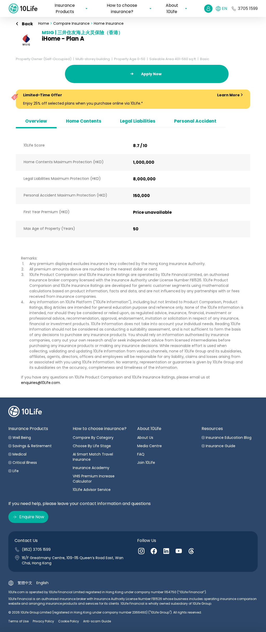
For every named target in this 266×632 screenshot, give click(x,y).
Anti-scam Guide (97, 621)
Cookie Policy (68, 621)
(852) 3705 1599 (36, 549)
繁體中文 (25, 582)
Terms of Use (18, 621)
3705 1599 (248, 8)
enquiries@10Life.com (40, 382)
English (42, 582)
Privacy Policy (43, 621)
